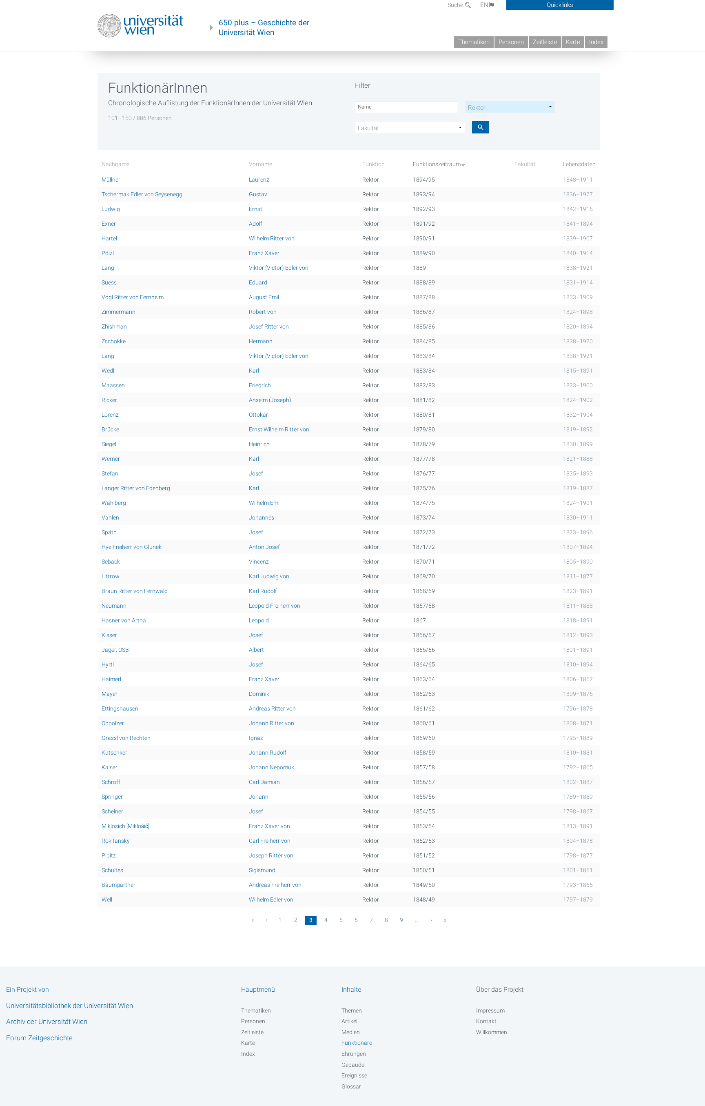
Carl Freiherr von (269, 840)
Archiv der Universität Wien (46, 1021)
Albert (256, 649)
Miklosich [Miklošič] (125, 826)
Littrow (111, 576)
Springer (112, 796)
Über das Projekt (499, 989)
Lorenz (110, 414)
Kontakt (486, 1021)
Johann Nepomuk (271, 767)
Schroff (111, 782)
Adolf (255, 223)
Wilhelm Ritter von (272, 238)
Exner (109, 223)
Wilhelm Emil (265, 503)
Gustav (258, 194)
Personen (511, 42)
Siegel (109, 444)
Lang (108, 267)
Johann (258, 796)
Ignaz (256, 738)
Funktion (373, 164)
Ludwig (111, 209)
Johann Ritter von (271, 723)
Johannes (261, 517)
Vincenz (259, 561)
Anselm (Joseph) (270, 400)
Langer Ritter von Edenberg (136, 488)
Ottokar (258, 414)
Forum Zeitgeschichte (39, 1038)
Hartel (109, 238)
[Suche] (480, 127)
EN (484, 5)
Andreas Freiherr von (275, 885)
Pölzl (108, 253)
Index (596, 42)
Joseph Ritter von (271, 855)
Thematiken (474, 42)
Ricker (109, 400)
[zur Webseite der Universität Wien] (141, 26)
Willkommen (491, 1032)
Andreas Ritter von (272, 708)
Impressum (490, 1010)
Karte (573, 42)
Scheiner (112, 811)
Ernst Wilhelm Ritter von (279, 429)
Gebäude (352, 1065)
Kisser (109, 635)
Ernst (255, 209)
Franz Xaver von (269, 826)
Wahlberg (114, 503)
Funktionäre (356, 1042)
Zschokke (114, 341)
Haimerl (111, 679)
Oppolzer (113, 723)
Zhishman (114, 326)
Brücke (110, 429)
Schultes (112, 870)
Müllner (111, 179)
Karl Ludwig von (269, 576)
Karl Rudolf (263, 591)
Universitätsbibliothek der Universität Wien (69, 1006)
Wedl (108, 370)
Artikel (349, 1021)
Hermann (261, 341)
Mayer (110, 694)
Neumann (114, 605)
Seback (111, 561)
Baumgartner (118, 885)
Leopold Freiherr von (274, 605)
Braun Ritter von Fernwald (135, 591)
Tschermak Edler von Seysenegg (142, 194)
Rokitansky (116, 840)
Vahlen (110, 517)
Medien (350, 1032)
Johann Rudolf (267, 752)
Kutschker (114, 752)
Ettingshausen (120, 708)
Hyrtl (108, 664)
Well (107, 899)
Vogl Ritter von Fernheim (133, 297)
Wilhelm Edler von (271, 899)
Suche (456, 5)
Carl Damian (264, 782)
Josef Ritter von (269, 326)
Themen (351, 1010)
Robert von (263, 312)
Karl (254, 370)
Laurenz (259, 179)
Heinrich (259, 444)
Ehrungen (353, 1053)
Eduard (258, 282)
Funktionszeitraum (437, 164)
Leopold (259, 620)
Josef (256, 473)
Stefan (110, 473)
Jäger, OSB (115, 649)
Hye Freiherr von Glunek (132, 547)
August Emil (264, 297)
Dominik (259, 694)
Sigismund (262, 870)
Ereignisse (354, 1075)
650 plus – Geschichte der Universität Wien (264, 27)
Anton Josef (264, 547)
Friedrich (260, 385)
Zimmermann (118, 312)
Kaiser (110, 767)
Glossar (351, 1086)
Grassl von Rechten (126, 738)
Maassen (113, 385)
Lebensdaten (579, 164)
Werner (111, 458)
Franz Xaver (264, 253)
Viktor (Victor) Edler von (278, 267)
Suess (109, 282)
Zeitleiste (545, 42)
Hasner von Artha (124, 620)
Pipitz (109, 855)
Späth (109, 532)
